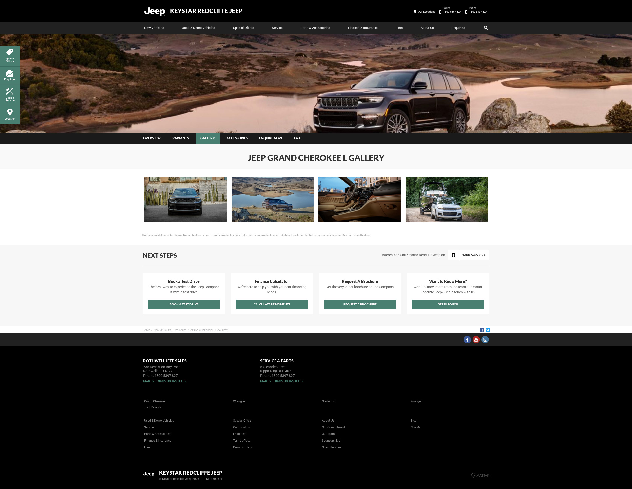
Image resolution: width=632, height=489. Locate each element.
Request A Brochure (360, 304)
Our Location (241, 427)
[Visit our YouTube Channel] (476, 339)
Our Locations (426, 11)
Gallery (222, 330)
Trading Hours (170, 381)
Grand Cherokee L (202, 330)
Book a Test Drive (184, 304)
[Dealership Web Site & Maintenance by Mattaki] (480, 475)
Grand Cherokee (154, 401)
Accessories (237, 138)
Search (485, 28)
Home (146, 330)
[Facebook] (482, 330)
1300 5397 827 (452, 11)
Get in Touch (448, 304)
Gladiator (328, 401)
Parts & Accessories (315, 28)
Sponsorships (331, 440)
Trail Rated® (152, 407)
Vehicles (180, 330)
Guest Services (331, 447)
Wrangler (239, 401)
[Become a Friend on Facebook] (467, 339)
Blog (414, 420)
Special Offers (243, 28)
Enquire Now (270, 138)
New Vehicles (154, 28)
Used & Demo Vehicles (198, 28)
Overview (152, 138)
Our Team (328, 434)
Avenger (416, 401)
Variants (180, 138)
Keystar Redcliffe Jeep (206, 10)
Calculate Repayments (272, 304)
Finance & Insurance (363, 28)
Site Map (416, 427)
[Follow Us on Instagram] (485, 339)
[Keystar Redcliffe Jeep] (155, 11)
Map (146, 381)
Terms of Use (241, 440)
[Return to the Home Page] (150, 475)
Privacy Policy (242, 447)
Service (277, 28)
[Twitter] (488, 330)
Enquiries (458, 28)
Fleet (399, 28)
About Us (427, 28)
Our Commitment (333, 427)
